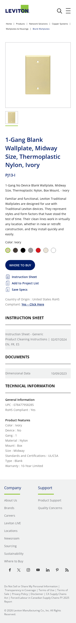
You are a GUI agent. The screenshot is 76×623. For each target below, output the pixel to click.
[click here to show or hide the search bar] (59, 11)
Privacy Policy (20, 594)
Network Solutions (38, 23)
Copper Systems (60, 23)
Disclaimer (37, 594)
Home (9, 23)
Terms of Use (46, 590)
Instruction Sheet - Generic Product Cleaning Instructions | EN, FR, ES (27, 339)
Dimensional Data (17, 373)
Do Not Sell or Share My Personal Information (31, 586)
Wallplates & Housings (17, 28)
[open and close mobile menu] (68, 10)
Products (20, 23)
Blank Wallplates (41, 28)
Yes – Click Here (33, 304)
